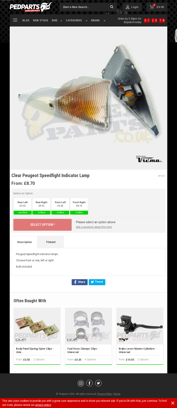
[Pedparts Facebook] (89, 385)
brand (95, 20)
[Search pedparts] (112, 7)
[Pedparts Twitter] (98, 385)
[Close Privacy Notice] (173, 403)
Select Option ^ (42, 225)
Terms (116, 394)
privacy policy (43, 404)
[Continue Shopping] (171, 392)
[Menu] (15, 19)
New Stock (40, 20)
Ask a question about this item (94, 227)
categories (74, 20)
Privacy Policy (104, 394)
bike (55, 20)
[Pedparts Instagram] (81, 385)
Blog (25, 20)
